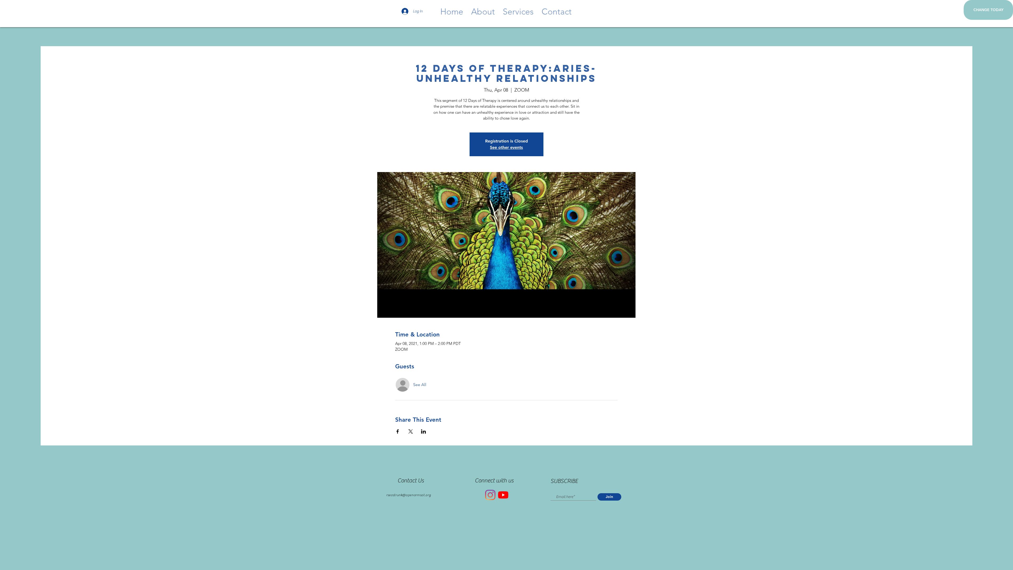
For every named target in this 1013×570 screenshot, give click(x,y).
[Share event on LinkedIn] (423, 431)
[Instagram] (490, 495)
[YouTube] (503, 495)
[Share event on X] (410, 431)
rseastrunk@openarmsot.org (408, 495)
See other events (506, 147)
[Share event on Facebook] (397, 431)
